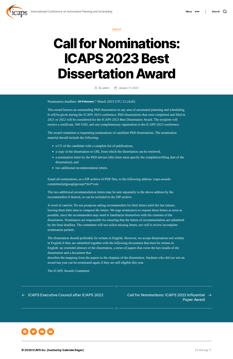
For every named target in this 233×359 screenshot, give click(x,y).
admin (106, 87)
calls (116, 29)
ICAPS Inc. (39, 350)
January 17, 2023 (129, 87)
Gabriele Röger (72, 350)
